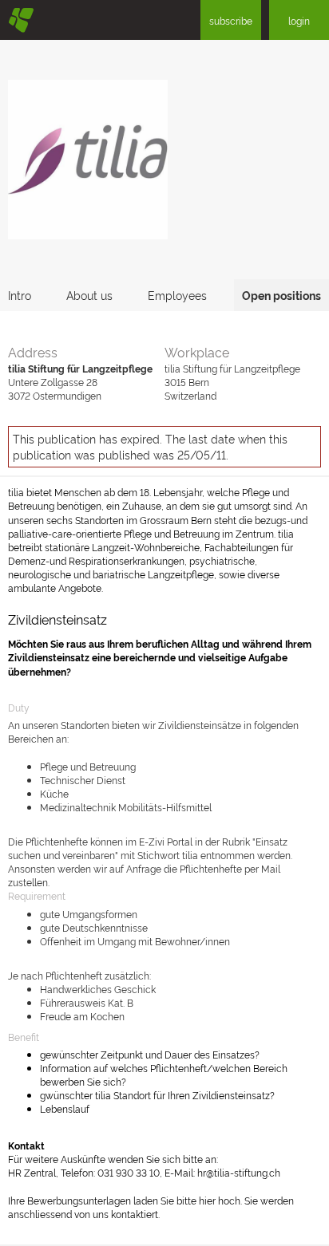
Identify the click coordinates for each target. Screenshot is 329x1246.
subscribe (230, 20)
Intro (19, 294)
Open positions (281, 294)
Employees (177, 294)
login (299, 20)
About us (89, 294)
